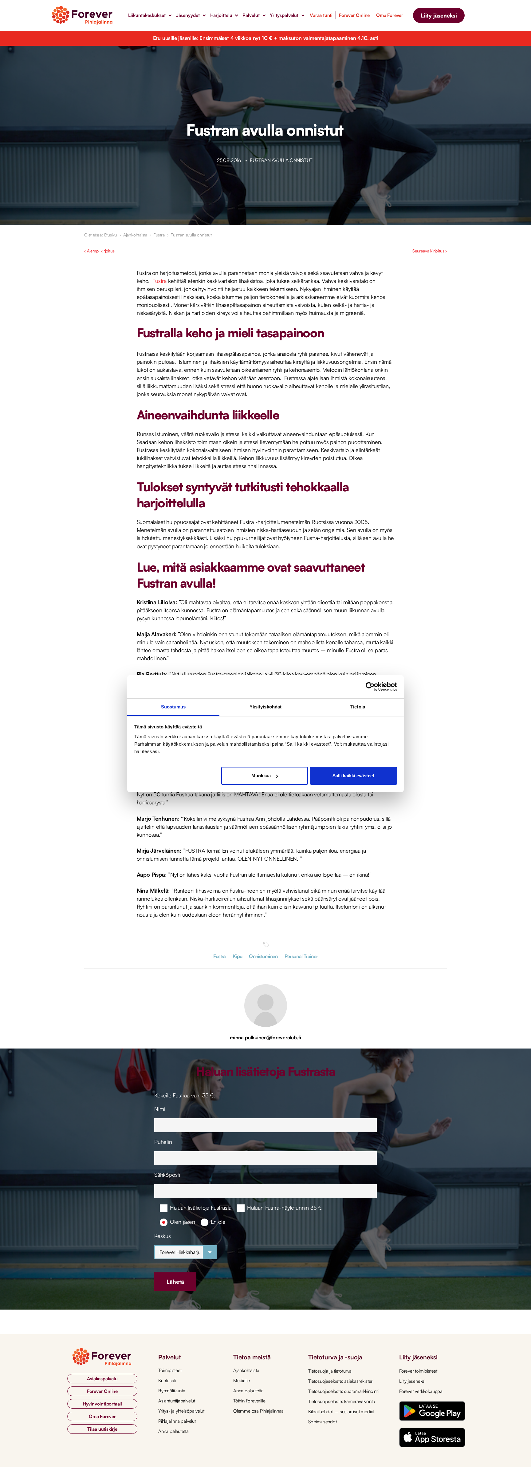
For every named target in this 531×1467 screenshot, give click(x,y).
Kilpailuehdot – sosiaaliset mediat (341, 1411)
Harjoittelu (221, 15)
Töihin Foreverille (249, 1401)
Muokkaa (261, 775)
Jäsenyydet (188, 15)
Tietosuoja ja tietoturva (330, 1371)
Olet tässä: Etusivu (100, 234)
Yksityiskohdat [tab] (265, 706)
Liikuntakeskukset (146, 15)
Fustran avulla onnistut (191, 234)
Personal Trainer (301, 956)
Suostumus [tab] (173, 706)
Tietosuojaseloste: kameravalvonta (341, 1401)
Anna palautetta (173, 1431)
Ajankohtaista (135, 234)
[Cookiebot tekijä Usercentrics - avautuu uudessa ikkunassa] (370, 686)
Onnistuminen (263, 956)
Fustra (159, 234)
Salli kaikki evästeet (353, 775)
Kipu (237, 956)
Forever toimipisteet (418, 1371)
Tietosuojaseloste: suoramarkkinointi (343, 1391)
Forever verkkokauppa (420, 1391)
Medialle (241, 1380)
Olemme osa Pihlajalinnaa (258, 1411)
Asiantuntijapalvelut (176, 1401)
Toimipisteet (170, 1370)
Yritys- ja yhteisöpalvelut (181, 1411)
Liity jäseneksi (412, 1381)
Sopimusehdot (322, 1422)
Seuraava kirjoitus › (429, 250)
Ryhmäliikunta (171, 1391)
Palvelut (250, 15)
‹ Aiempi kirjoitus (99, 250)
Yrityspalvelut (284, 15)
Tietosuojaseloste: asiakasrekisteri (340, 1381)
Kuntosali (167, 1380)
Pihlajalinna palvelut (177, 1421)
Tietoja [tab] (357, 706)
